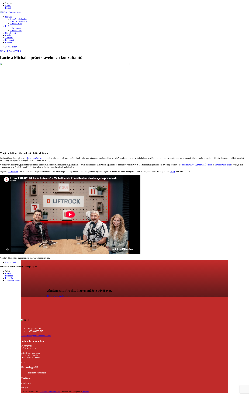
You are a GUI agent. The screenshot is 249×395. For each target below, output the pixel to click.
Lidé (7, 26)
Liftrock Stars (16, 31)
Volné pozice (26, 383)
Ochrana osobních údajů (50, 392)
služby (172, 171)
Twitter (48, 336)
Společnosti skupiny (18, 19)
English (8, 8)
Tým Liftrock (15, 28)
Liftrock (3, 51)
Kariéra (8, 35)
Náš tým (24, 387)
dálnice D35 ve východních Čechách (197, 165)
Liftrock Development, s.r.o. (21, 21)
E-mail (8, 273)
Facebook (9, 276)
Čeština (8, 5)
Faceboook (40, 336)
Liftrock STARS (14, 51)
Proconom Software (35, 158)
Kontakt (8, 42)
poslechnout (13, 171)
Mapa (23, 362)
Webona (85, 392)
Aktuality (9, 38)
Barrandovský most (223, 165)
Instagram (32, 336)
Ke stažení (9, 40)
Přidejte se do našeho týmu (58, 296)
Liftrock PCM (16, 24)
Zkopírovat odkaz (12, 280)
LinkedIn (9, 278)
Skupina (8, 17)
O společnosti (10, 33)
